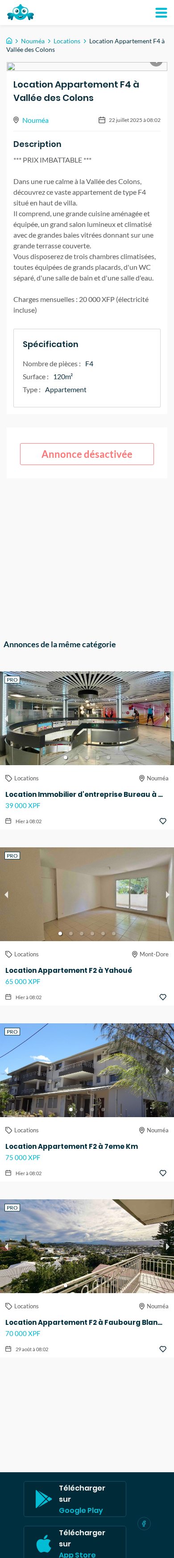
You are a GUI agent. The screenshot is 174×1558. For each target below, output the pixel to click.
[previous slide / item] (6, 718)
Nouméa (33, 41)
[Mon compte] (161, 12)
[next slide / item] (168, 718)
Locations (67, 41)
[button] (65, 757)
